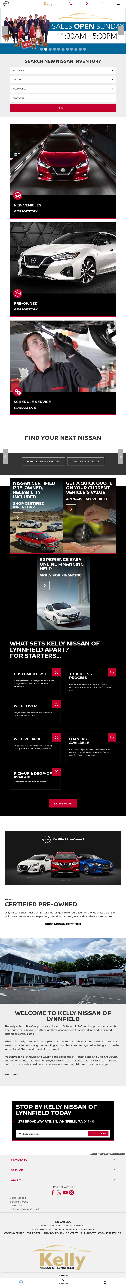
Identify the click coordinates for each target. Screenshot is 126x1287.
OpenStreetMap (117, 1153)
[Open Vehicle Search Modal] (102, 4)
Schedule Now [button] (25, 407)
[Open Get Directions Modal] (87, 4)
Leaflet (94, 1153)
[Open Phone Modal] (71, 4)
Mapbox (104, 1153)
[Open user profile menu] (105, 1282)
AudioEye (90, 1233)
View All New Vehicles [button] (43, 461)
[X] (59, 1192)
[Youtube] (65, 1192)
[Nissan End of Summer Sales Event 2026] (63, 31)
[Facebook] (53, 1192)
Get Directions (98, 1133)
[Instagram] (71, 1192)
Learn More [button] (63, 803)
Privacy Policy (54, 1233)
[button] (41, 49)
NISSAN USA (63, 1221)
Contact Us (74, 1233)
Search (63, 108)
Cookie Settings (109, 1233)
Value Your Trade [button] (85, 461)
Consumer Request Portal (23, 1233)
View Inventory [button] (25, 211)
